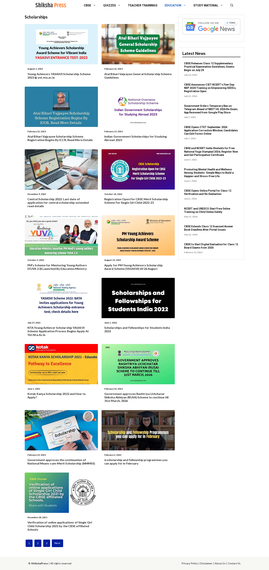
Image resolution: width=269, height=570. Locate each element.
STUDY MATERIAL (205, 5)
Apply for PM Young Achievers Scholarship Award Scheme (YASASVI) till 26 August (133, 266)
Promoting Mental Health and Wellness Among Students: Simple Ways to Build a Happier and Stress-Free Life (209, 172)
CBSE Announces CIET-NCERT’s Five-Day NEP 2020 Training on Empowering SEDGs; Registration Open (210, 88)
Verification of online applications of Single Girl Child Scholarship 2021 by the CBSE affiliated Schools (59, 526)
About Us (220, 563)
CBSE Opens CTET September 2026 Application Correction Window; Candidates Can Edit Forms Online (211, 130)
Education (173, 5)
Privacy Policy (190, 563)
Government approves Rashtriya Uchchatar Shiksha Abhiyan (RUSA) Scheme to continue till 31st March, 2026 (136, 397)
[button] (232, 5)
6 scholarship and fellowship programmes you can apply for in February (135, 461)
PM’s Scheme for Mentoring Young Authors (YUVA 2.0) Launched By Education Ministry (57, 266)
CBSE (87, 5)
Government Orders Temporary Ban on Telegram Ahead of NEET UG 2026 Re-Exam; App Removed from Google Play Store (211, 109)
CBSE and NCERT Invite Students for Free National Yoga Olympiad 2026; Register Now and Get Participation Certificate (211, 151)
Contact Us (234, 563)
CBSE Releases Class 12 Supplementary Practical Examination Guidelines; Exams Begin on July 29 (209, 66)
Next (57, 543)
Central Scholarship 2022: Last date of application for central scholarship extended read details (58, 202)
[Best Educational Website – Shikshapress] (50, 5)
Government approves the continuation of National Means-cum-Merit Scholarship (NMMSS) (61, 461)
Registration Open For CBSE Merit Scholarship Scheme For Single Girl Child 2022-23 (136, 200)
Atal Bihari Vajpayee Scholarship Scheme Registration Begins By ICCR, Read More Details (60, 138)
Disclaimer (206, 563)
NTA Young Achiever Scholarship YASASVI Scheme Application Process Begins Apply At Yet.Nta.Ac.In (58, 331)
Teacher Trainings (142, 5)
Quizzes (109, 5)
